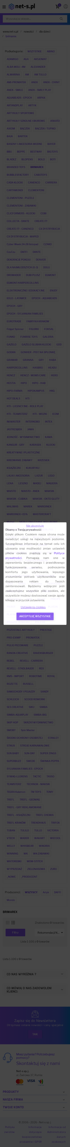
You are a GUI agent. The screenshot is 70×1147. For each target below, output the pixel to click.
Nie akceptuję (35, 525)
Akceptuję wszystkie (35, 616)
